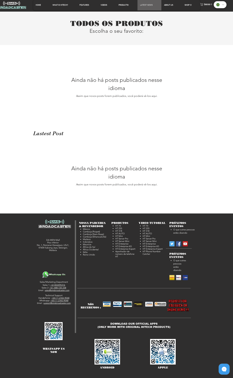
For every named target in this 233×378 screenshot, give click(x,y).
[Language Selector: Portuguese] (220, 4)
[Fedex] (178, 277)
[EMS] (185, 277)
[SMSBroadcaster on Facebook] (178, 243)
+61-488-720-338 (57, 287)
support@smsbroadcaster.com (57, 303)
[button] (206, 4)
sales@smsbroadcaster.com (57, 290)
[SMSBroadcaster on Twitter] (171, 243)
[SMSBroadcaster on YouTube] (185, 243)
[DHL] (171, 277)
